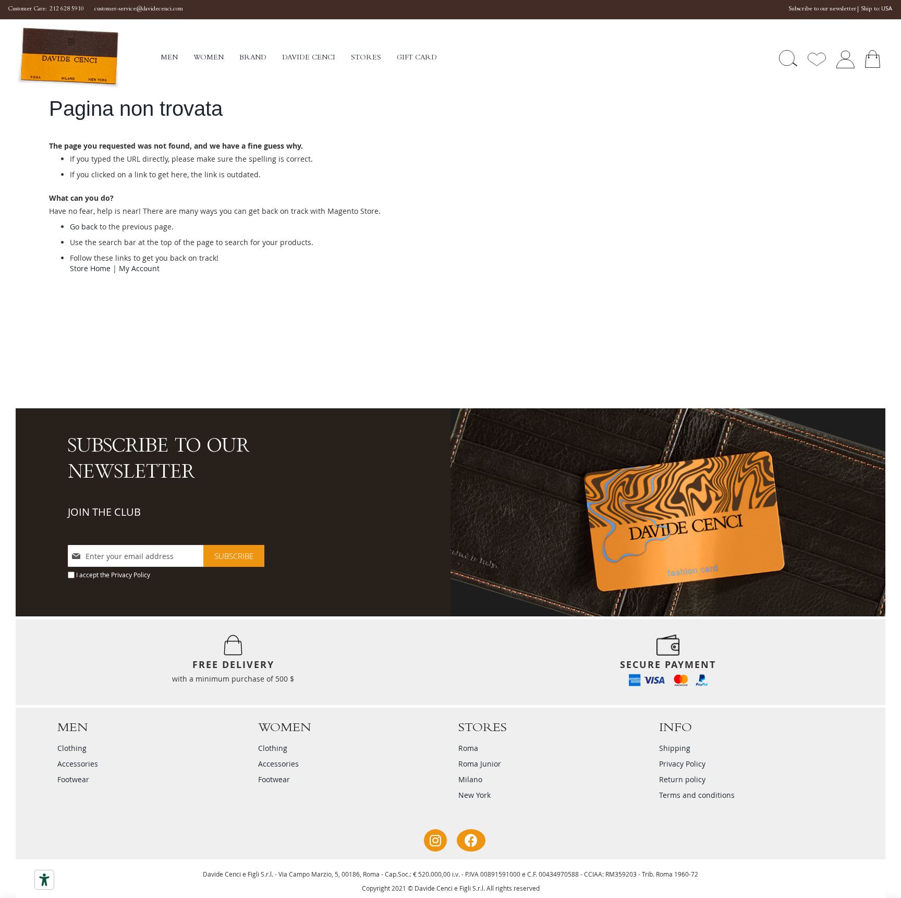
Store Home (90, 268)
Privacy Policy (130, 575)
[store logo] (88, 58)
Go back (84, 227)
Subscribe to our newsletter (822, 9)
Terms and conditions (697, 795)
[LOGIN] (845, 58)
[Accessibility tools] (44, 880)
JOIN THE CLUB (104, 512)
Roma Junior (479, 764)
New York (474, 795)
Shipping (674, 748)
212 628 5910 (67, 9)
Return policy (682, 779)
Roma (468, 748)
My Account (139, 268)
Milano (470, 779)
